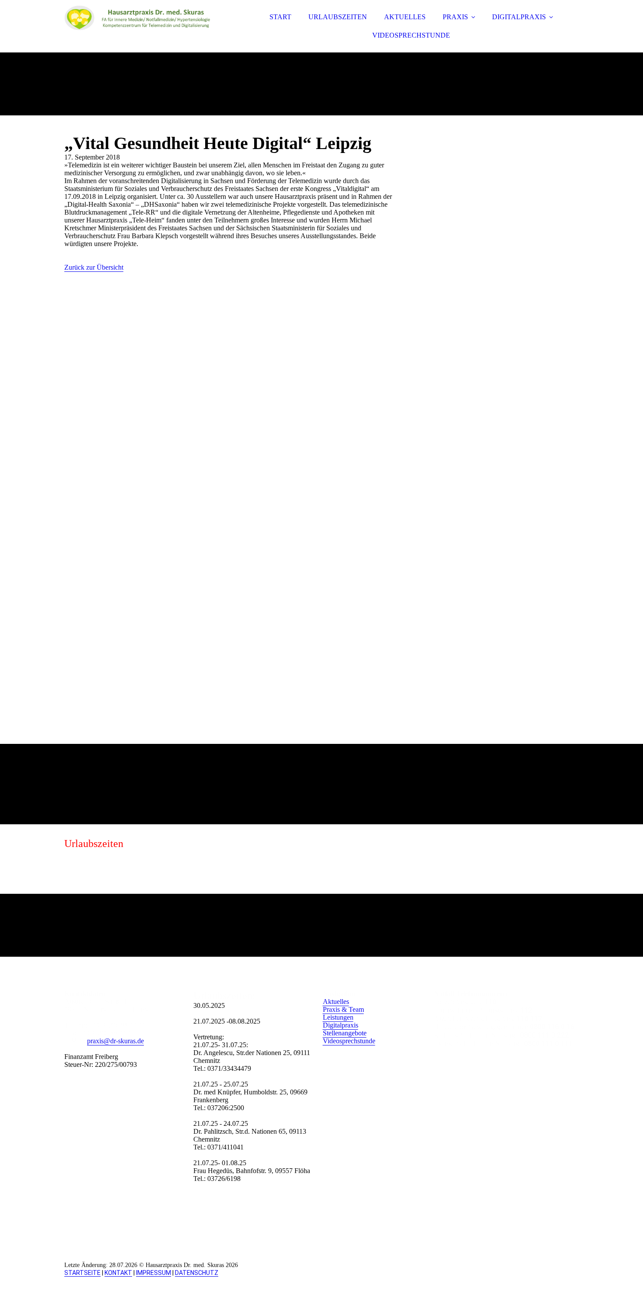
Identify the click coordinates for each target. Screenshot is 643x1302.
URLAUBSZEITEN (337, 17)
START (280, 17)
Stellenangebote (345, 1033)
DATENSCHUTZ (196, 1272)
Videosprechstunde (349, 1041)
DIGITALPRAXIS (519, 17)
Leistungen (338, 1017)
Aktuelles (336, 1001)
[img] (140, 30)
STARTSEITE (82, 1272)
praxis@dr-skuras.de (115, 1041)
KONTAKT (118, 1272)
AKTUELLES (405, 17)
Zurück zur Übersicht (93, 267)
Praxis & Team (343, 1009)
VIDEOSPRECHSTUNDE (411, 35)
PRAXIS (455, 17)
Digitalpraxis (340, 1025)
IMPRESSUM (153, 1272)
